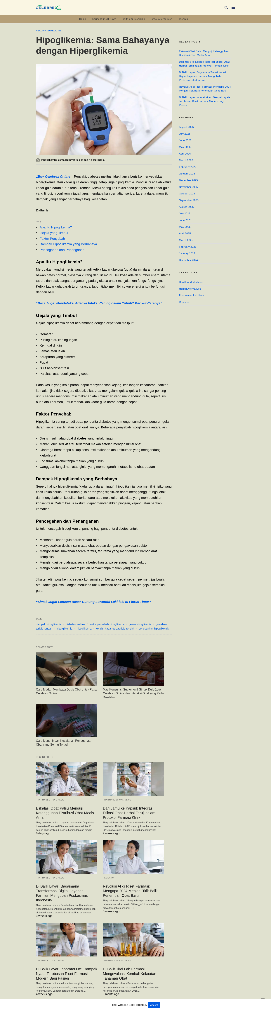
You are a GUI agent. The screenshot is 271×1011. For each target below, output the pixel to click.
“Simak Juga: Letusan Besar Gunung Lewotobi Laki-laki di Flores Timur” (93, 602)
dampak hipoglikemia (48, 624)
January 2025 (187, 253)
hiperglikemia (64, 628)
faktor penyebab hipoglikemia (106, 624)
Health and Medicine (133, 19)
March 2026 (186, 160)
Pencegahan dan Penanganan (62, 250)
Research (182, 19)
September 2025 (189, 200)
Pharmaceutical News (103, 19)
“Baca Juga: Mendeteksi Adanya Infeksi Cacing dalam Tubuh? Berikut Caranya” (99, 303)
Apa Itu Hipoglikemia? (56, 227)
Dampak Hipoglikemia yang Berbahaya (68, 244)
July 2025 (184, 213)
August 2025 (186, 206)
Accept (154, 1005)
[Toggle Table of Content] (38, 221)
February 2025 (187, 246)
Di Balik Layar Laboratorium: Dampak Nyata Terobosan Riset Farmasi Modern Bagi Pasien (66, 973)
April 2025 (185, 233)
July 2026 (184, 133)
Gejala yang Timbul (54, 233)
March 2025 (186, 240)
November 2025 (188, 186)
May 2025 (185, 226)
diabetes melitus (75, 624)
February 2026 (187, 166)
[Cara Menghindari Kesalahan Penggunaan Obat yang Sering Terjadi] (66, 720)
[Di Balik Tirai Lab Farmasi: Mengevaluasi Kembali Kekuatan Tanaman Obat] (133, 939)
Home (82, 19)
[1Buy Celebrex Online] (48, 7)
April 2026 (185, 153)
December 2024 (188, 260)
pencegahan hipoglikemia (154, 628)
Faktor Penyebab (52, 238)
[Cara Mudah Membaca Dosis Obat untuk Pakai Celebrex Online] (66, 669)
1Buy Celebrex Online (53, 176)
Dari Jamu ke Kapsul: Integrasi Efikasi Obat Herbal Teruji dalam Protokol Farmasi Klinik (129, 813)
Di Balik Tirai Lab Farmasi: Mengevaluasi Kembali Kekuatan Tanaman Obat (129, 973)
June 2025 (185, 220)
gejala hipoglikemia (140, 624)
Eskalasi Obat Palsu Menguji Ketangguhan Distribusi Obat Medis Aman (65, 813)
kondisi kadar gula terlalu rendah (115, 628)
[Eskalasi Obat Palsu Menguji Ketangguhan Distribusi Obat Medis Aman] (66, 779)
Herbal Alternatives (161, 19)
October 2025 (187, 193)
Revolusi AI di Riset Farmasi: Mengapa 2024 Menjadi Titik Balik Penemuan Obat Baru (130, 891)
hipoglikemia (84, 628)
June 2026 (185, 140)
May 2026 (185, 146)
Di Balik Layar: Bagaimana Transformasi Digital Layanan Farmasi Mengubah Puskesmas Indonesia (202, 76)
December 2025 (188, 180)
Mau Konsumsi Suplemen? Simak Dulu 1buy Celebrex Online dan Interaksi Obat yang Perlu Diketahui (133, 693)
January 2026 (187, 173)
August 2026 (186, 126)
